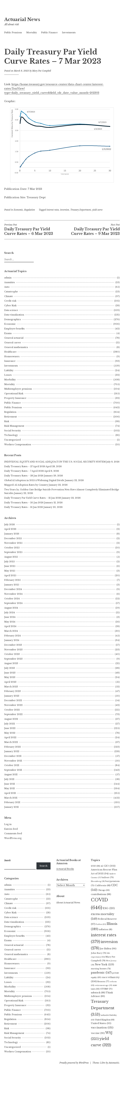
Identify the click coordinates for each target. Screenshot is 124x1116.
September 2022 (13, 714)
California (103, 885)
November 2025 (13, 543)
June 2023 (9, 672)
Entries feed (11, 829)
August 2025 (11, 557)
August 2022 (11, 719)
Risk (6, 421)
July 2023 (9, 668)
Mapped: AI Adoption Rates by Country (26, 485)
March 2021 (10, 797)
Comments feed (13, 833)
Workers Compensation (17, 444)
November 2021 (13, 760)
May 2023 (9, 677)
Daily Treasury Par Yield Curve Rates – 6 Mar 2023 (28, 229)
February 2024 (12, 635)
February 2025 (12, 580)
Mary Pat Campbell (41, 70)
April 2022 (10, 737)
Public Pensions (13, 32)
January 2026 (11, 533)
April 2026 (10, 529)
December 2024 (13, 589)
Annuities (9, 282)
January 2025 (11, 584)
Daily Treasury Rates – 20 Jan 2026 (24, 502)
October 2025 (12, 547)
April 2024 (10, 626)
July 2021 (9, 779)
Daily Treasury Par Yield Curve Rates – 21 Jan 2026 (32, 498)
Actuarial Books (65, 869)
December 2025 (13, 538)
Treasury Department (80, 209)
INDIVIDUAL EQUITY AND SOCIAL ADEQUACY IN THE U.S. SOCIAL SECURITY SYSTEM (55, 461)
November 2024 (13, 594)
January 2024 (11, 640)
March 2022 (11, 742)
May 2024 (9, 621)
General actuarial (13, 338)
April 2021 (10, 793)
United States (101, 1023)
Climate (8, 296)
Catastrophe (11, 291)
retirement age (103, 985)
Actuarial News (22, 19)
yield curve (97, 209)
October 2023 (12, 654)
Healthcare (10, 351)
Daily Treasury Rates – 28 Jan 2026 (23, 475)
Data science (11, 310)
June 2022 (9, 728)
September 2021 (13, 770)
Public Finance (49, 32)
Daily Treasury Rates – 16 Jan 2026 (23, 507)
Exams (8, 333)
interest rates (53, 209)
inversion (64, 209)
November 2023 (13, 649)
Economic (18, 209)
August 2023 (11, 663)
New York (104, 964)
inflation (105, 929)
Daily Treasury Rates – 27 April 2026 (24, 466)
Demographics (12, 319)
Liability (8, 370)
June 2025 (9, 566)
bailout (107, 877)
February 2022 (12, 746)
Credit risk (10, 300)
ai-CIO (108, 865)
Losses (8, 375)
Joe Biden (108, 948)
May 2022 (9, 733)
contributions (101, 894)
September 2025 (13, 552)
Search (43, 865)
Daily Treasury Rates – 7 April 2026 (24, 471)
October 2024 (12, 598)
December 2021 (12, 756)
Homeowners (12, 356)
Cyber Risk (10, 305)
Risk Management (14, 426)
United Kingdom (104, 1020)
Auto (7, 287)
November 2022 (13, 705)
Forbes (101, 924)
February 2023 (12, 691)
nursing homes (101, 968)
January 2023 (11, 695)
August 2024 (11, 607)
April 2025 (10, 575)
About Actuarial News (68, 902)
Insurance (9, 361)
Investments (69, 32)
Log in (7, 824)
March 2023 (11, 686)
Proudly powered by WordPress (74, 1062)
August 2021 (11, 774)
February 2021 (12, 802)
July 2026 (9, 524)
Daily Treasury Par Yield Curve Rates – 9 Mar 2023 (95, 229)
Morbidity (10, 379)
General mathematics (16, 347)
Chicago (104, 890)
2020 (95, 866)
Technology (11, 435)
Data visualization (14, 314)
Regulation (29, 209)
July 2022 (9, 723)
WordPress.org (12, 838)
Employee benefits (14, 328)
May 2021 (9, 788)
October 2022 (12, 709)
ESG (109, 908)
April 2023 (10, 682)
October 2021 (11, 765)
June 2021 (9, 784)
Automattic (113, 1062)
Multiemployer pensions (18, 388)
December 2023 (13, 645)
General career (12, 342)
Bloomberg (98, 881)
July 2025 (9, 561)
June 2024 (9, 617)
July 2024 (9, 612)
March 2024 (11, 631)
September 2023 (13, 658)
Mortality (31, 32)
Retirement (10, 416)
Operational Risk (13, 393)
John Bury (98, 953)
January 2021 (11, 807)
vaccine (98, 1033)
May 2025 (9, 570)
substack (98, 992)
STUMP (106, 989)
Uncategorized (12, 439)
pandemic (101, 972)
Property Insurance (15, 398)
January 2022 (11, 751)
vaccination (102, 1027)
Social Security (12, 430)
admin (7, 277)
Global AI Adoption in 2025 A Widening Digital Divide (34, 480)
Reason (103, 981)
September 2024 (13, 603)
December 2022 (13, 700)
